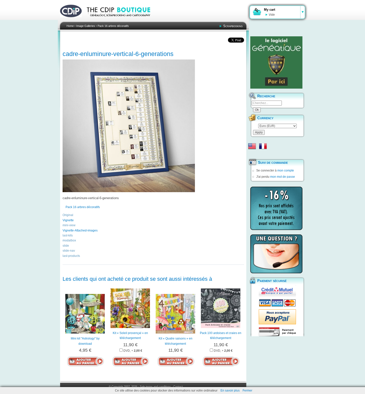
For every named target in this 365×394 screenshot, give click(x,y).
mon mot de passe (282, 176)
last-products (71, 256)
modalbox (69, 240)
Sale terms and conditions (155, 386)
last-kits (68, 235)
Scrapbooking (233, 26)
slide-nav (69, 250)
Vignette (68, 220)
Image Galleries (85, 25)
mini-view (69, 225)
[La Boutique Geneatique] (276, 62)
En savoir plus (230, 390)
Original (68, 215)
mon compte (285, 170)
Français (263, 146)
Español (252, 154)
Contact (178, 386)
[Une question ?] (276, 253)
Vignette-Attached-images (80, 230)
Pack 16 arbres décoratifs (113, 25)
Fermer (247, 390)
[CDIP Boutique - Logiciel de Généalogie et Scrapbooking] (122, 20)
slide (66, 245)
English (252, 146)
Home (70, 25)
